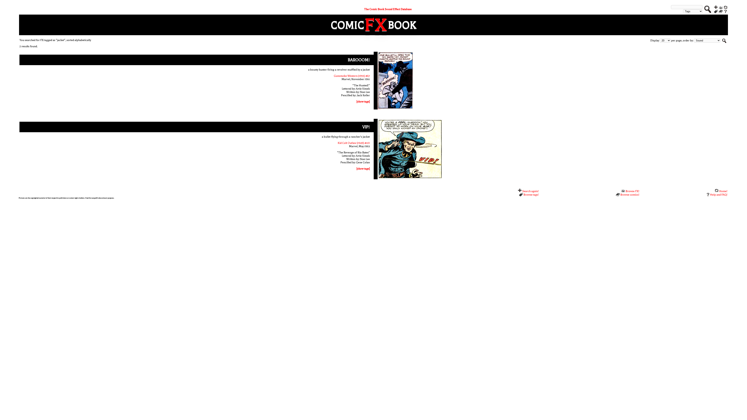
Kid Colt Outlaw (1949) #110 (354, 143)
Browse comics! (629, 194)
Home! (723, 191)
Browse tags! (531, 194)
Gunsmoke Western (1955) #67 (352, 76)
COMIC (347, 25)
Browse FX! (632, 191)
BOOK (402, 25)
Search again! (530, 191)
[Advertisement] (135, 229)
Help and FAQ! (719, 194)
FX (376, 25)
